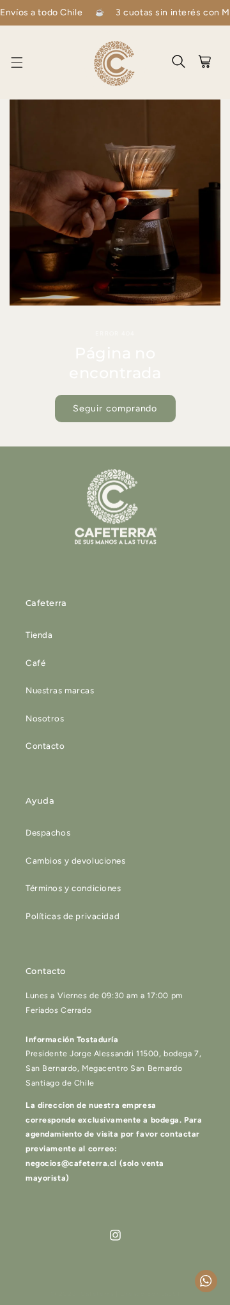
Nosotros (45, 718)
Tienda (39, 635)
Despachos (48, 832)
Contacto (45, 746)
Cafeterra (97, 1294)
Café (35, 663)
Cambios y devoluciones (76, 860)
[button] (24, 62)
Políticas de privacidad (72, 916)
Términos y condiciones (73, 888)
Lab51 (170, 1294)
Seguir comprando (115, 408)
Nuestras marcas (60, 690)
